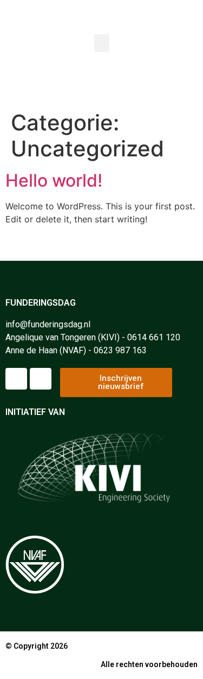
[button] (101, 43)
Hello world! (53, 180)
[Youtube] (40, 379)
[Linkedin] (16, 379)
